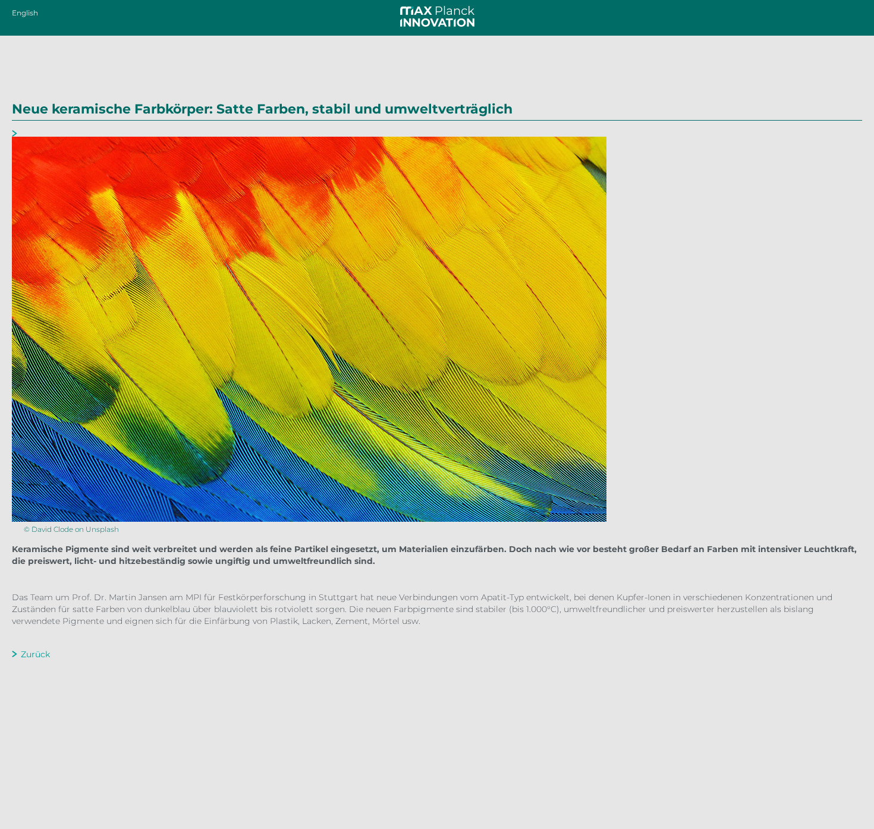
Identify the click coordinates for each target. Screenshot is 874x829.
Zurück (35, 654)
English (25, 12)
